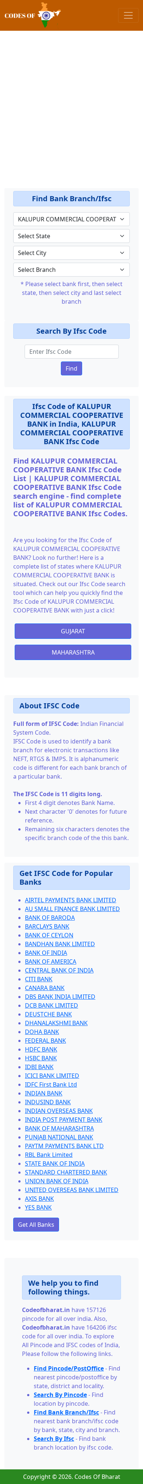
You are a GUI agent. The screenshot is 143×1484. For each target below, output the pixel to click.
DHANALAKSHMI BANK (56, 1023)
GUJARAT (73, 631)
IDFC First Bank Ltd (51, 1084)
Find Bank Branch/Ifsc (66, 1412)
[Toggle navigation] (128, 15)
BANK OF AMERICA (50, 962)
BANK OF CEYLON (49, 935)
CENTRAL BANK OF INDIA (59, 970)
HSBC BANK (41, 1058)
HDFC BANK (41, 1049)
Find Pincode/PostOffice (69, 1368)
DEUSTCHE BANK (48, 1014)
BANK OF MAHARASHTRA (59, 1128)
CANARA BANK (45, 988)
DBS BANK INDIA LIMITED (60, 997)
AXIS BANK (39, 1199)
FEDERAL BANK (45, 1041)
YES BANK (38, 1207)
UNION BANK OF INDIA (56, 1181)
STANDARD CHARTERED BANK (66, 1172)
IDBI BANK (39, 1067)
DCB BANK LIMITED (51, 1005)
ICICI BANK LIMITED (52, 1076)
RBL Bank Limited (49, 1155)
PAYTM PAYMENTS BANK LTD (64, 1146)
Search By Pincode (60, 1395)
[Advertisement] (71, 102)
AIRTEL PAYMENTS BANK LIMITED (70, 900)
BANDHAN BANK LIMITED (60, 944)
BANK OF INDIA (46, 953)
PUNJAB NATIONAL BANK (59, 1137)
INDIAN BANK (43, 1093)
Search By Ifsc (54, 1439)
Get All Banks (36, 1225)
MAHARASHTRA (73, 652)
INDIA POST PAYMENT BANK (63, 1120)
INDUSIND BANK (48, 1102)
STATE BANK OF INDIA (55, 1163)
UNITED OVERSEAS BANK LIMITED (71, 1190)
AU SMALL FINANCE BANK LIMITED (72, 909)
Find (71, 368)
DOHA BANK (42, 1032)
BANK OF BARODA (50, 918)
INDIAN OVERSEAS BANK (59, 1111)
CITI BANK (38, 979)
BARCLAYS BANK (47, 926)
